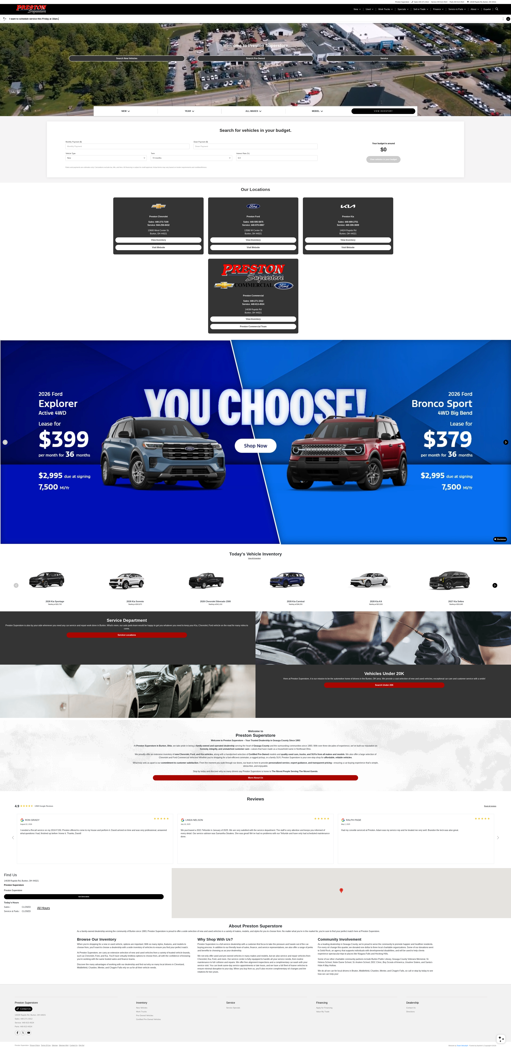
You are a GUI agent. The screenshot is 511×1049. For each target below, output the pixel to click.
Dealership (412, 1002)
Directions (410, 1012)
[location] (468, 2)
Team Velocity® (462, 1046)
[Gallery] (255, 442)
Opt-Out (81, 1045)
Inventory (141, 1002)
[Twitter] (23, 1032)
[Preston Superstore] (38, 9)
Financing (321, 1002)
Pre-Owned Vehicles (144, 1015)
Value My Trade (322, 1012)
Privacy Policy (35, 1045)
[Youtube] (28, 1032)
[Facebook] (17, 1032)
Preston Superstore (22, 1045)
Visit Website (158, 247)
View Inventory (158, 240)
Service (384, 58)
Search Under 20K (384, 685)
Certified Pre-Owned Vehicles (148, 1019)
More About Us (255, 778)
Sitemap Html (64, 1045)
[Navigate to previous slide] (2, 442)
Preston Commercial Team (253, 326)
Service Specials (233, 1008)
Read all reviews (490, 806)
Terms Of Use (46, 1045)
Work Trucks (141, 1012)
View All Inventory (254, 558)
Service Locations (127, 635)
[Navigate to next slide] (509, 442)
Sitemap (55, 1045)
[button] (341, 890)
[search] (497, 9)
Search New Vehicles (126, 58)
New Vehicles (141, 1008)
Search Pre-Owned (255, 58)
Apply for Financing (324, 1008)
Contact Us (25, 1009)
